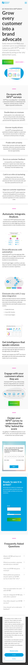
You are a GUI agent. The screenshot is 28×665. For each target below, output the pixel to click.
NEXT (14, 519)
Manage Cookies (14, 650)
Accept (14, 654)
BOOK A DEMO (8, 62)
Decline (14, 658)
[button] (26, 2)
